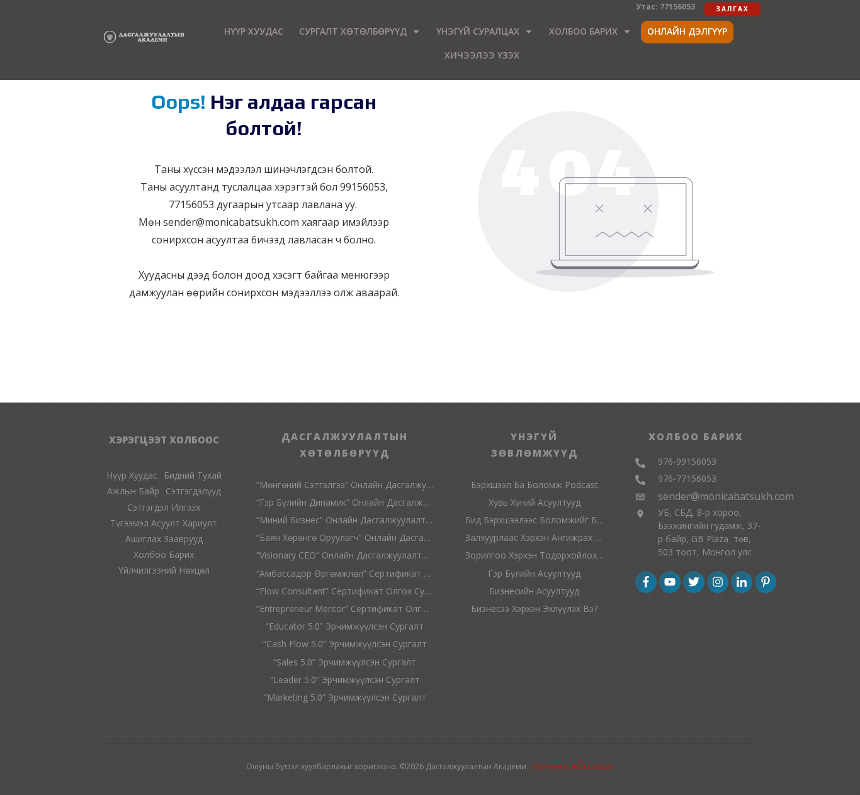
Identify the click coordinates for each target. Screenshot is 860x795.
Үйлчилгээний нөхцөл (573, 766)
